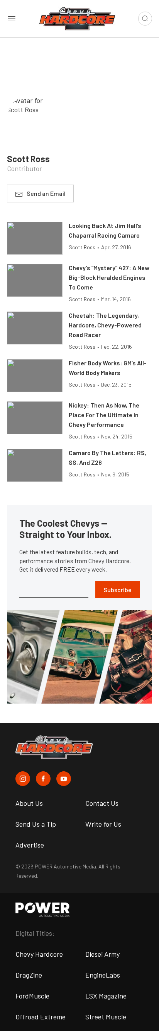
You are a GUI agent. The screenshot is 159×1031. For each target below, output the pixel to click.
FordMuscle (32, 996)
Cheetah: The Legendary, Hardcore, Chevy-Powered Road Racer (105, 325)
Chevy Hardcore (39, 954)
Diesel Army (102, 954)
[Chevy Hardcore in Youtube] (63, 778)
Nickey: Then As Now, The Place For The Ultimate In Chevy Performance (104, 414)
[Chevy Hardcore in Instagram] (22, 778)
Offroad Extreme (40, 1016)
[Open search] (145, 19)
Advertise (29, 845)
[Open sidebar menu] (11, 19)
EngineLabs (102, 975)
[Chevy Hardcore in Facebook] (43, 778)
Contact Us (101, 803)
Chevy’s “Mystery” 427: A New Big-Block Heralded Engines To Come (109, 277)
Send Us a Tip (35, 824)
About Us (29, 803)
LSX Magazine (106, 996)
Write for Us (103, 824)
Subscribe (117, 589)
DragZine (28, 975)
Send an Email (46, 193)
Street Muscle (105, 1016)
